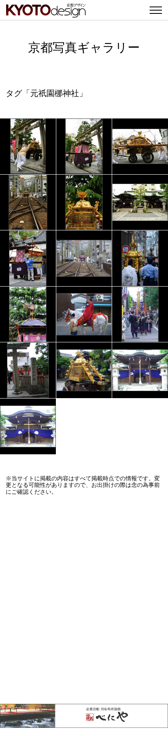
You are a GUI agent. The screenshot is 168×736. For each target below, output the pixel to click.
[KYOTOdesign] (46, 13)
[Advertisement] (84, 599)
